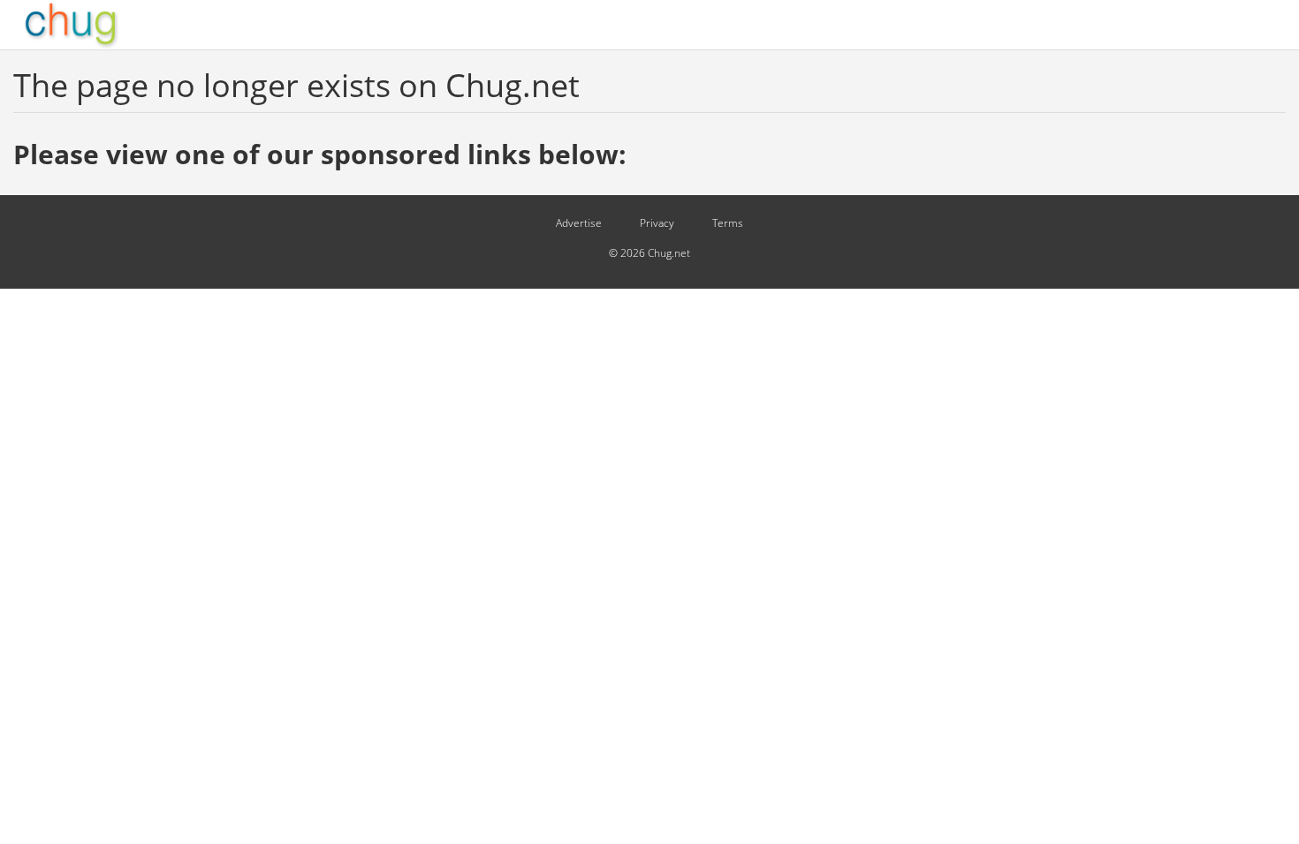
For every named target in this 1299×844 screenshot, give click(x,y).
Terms (727, 223)
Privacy (657, 223)
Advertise (579, 223)
